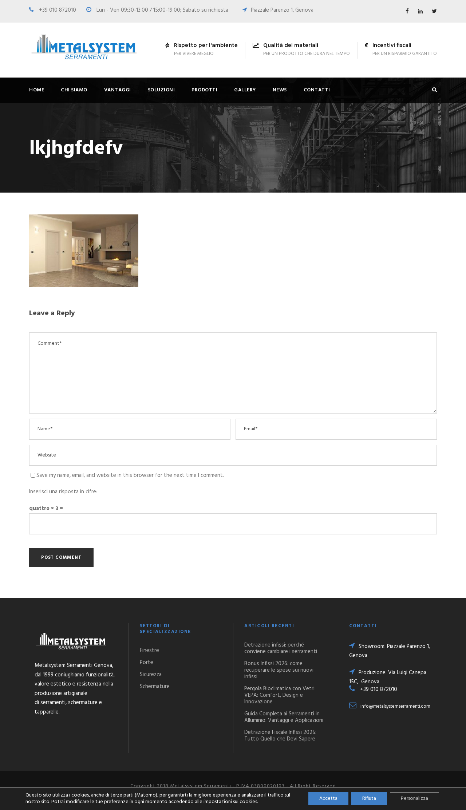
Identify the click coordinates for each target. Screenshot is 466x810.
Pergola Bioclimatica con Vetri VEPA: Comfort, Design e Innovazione (279, 695)
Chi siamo (74, 90)
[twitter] (434, 11)
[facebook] (407, 11)
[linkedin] (420, 11)
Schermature (155, 686)
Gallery (245, 90)
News (280, 90)
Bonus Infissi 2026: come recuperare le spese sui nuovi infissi (278, 670)
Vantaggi (117, 90)
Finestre (149, 650)
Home (36, 90)
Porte (146, 662)
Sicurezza (151, 674)
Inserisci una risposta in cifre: (63, 491)
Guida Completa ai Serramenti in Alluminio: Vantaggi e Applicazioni (283, 717)
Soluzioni (161, 90)
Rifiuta (369, 798)
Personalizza (414, 798)
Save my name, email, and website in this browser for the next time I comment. (130, 475)
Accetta (328, 798)
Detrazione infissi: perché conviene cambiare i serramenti (280, 648)
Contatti (317, 90)
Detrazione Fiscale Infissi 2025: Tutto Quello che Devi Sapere (280, 735)
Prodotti (204, 90)
